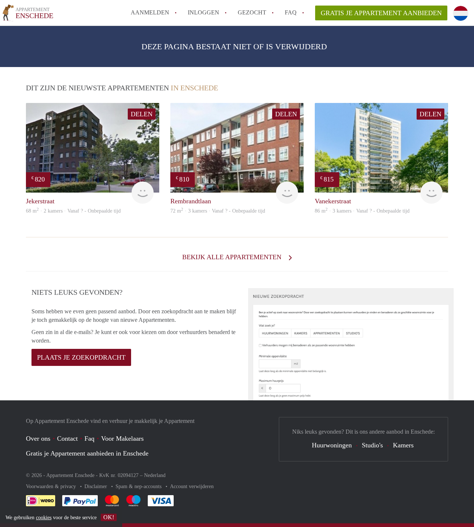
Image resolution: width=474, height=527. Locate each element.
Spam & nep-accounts (139, 486)
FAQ (291, 12)
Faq (89, 438)
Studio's (372, 445)
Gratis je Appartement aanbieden (381, 13)
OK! (108, 517)
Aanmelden (150, 12)
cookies (43, 517)
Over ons (38, 438)
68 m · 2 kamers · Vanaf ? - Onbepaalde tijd (73, 211)
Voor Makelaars (122, 438)
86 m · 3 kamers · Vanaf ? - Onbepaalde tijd (362, 211)
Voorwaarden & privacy (51, 486)
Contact (67, 438)
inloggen (203, 12)
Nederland (155, 475)
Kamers (403, 445)
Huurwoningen (332, 445)
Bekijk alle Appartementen (232, 257)
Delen (142, 114)
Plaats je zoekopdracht (81, 357)
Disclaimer (96, 486)
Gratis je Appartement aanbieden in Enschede (87, 453)
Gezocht (252, 12)
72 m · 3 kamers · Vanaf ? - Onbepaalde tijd (217, 211)
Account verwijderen (192, 486)
